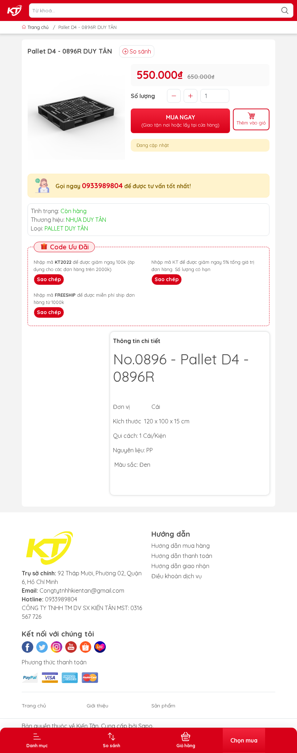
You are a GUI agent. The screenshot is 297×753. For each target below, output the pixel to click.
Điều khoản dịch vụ (176, 576)
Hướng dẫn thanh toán (181, 555)
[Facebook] (27, 647)
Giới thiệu (97, 705)
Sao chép (49, 279)
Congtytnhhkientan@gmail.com (81, 590)
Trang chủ (38, 27)
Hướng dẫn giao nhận (180, 566)
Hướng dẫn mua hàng (180, 545)
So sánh (140, 51)
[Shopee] (85, 647)
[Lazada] (100, 647)
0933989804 (102, 185)
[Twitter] (42, 647)
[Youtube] (71, 647)
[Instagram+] (56, 647)
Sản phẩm (163, 705)
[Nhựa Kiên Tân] (15, 10)
